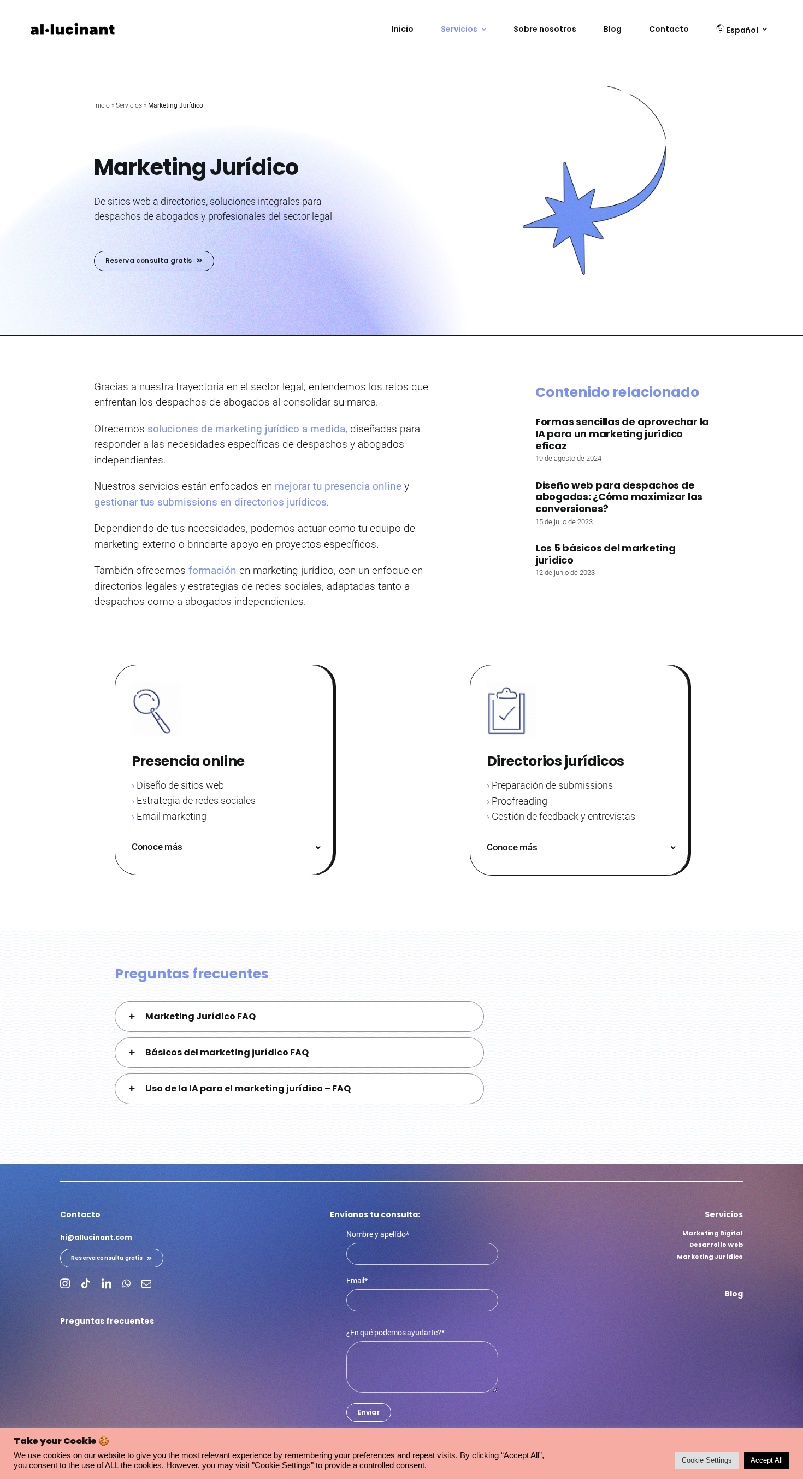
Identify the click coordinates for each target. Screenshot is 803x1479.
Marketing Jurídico (710, 1256)
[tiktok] (86, 1283)
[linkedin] (106, 1283)
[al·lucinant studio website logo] (73, 26)
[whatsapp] (126, 1283)
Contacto (80, 1214)
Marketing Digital (712, 1233)
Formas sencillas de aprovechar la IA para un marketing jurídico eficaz (622, 433)
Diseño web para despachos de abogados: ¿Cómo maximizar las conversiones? (618, 496)
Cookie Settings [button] (707, 1460)
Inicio (102, 105)
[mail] (146, 1283)
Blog (733, 1293)
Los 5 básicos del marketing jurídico (605, 554)
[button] (227, 846)
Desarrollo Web (716, 1244)
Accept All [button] (767, 1460)
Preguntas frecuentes (107, 1321)
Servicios (129, 105)
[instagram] (65, 1283)
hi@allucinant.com (96, 1237)
